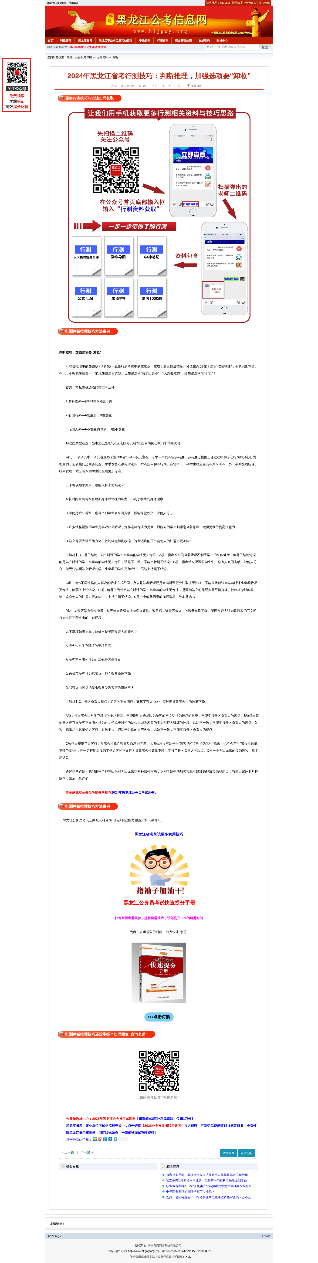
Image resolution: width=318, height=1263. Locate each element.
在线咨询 (204, 40)
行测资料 (162, 40)
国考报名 (52, 47)
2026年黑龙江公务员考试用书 (87, 47)
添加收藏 (264, 2)
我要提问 (196, 86)
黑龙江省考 (85, 40)
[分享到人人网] (110, 1139)
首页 (51, 40)
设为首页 (251, 2)
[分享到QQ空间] (94, 1139)
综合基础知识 (183, 40)
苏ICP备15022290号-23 (196, 1251)
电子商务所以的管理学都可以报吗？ (190, 1191)
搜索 (265, 47)
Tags (58, 1236)
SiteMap (225, 2)
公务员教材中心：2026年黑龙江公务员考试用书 (130, 1118)
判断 (115, 57)
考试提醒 (246, 1153)
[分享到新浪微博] (99, 1139)
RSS (51, 1236)
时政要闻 (65, 40)
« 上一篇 (67, 1152)
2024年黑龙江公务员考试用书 (133, 792)
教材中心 (222, 40)
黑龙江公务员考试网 (79, 57)
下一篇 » (87, 1152)
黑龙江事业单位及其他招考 (115, 40)
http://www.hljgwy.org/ (141, 1251)
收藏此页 (228, 1153)
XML (188, 1256)
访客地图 (211, 2)
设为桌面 (237, 2)
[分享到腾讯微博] (105, 1139)
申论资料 (144, 40)
